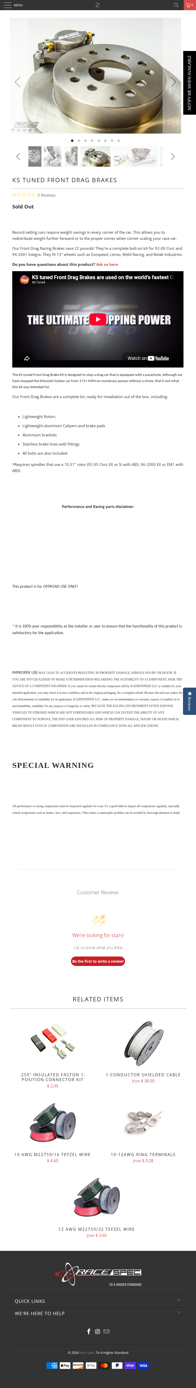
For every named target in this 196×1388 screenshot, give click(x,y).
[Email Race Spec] (107, 1332)
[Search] (178, 5)
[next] (172, 82)
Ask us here (107, 264)
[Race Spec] (98, 5)
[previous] (18, 82)
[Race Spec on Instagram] (98, 1332)
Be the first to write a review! (98, 961)
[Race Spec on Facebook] (89, 1332)
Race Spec (86, 1352)
